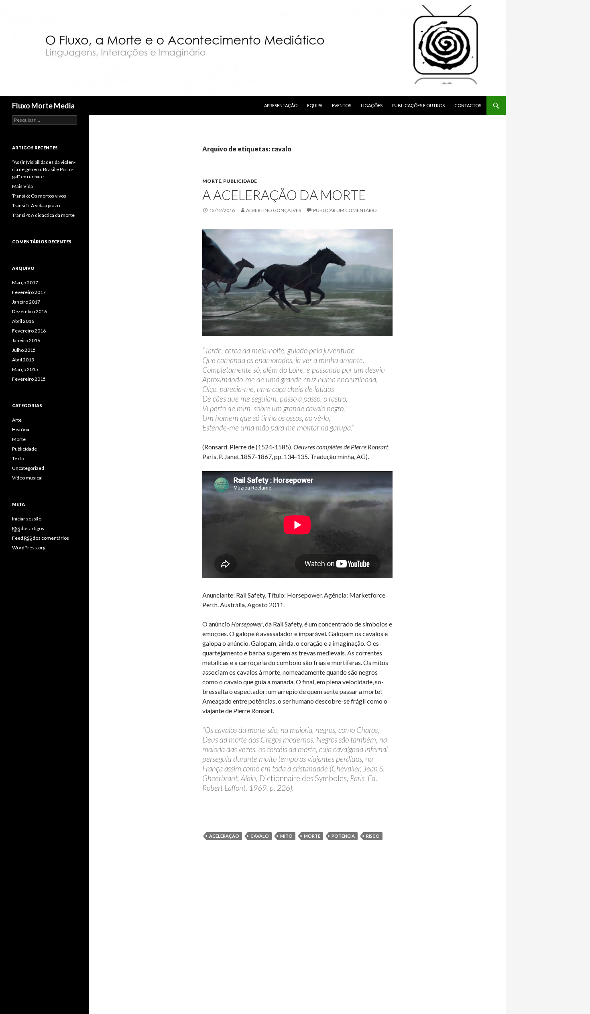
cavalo (259, 836)
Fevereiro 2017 (29, 292)
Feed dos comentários (40, 538)
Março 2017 (25, 283)
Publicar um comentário (345, 210)
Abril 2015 (23, 360)
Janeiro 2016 (26, 340)
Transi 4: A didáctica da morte (43, 215)
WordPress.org (28, 548)
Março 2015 (25, 369)
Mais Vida (22, 186)
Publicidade (240, 181)
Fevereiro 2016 (29, 331)
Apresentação (280, 105)
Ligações (371, 105)
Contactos (467, 105)
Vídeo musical (27, 478)
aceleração (224, 836)
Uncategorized (28, 468)
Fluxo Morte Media (43, 105)
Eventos (341, 105)
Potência (343, 836)
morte (312, 836)
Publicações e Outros (418, 105)
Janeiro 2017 (26, 302)
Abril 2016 (23, 321)
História (20, 429)
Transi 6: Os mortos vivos (39, 196)
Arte (17, 420)
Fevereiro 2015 (29, 379)
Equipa (314, 105)
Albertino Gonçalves (273, 210)
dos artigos (28, 528)
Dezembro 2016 (29, 311)
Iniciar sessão (26, 519)
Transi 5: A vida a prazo (36, 205)
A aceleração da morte (284, 195)
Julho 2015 (24, 350)
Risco (373, 836)
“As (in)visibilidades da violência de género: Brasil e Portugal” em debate (43, 169)
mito (286, 836)
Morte (211, 181)
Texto (18, 458)
